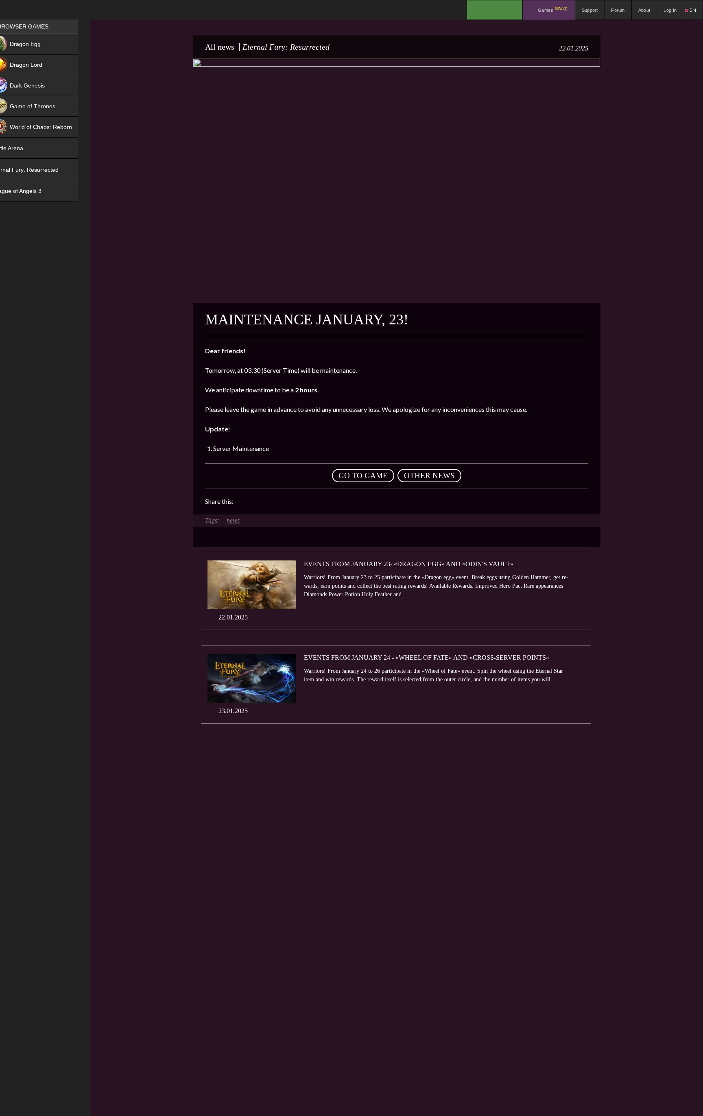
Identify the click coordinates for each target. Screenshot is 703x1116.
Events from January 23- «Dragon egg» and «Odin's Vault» (408, 563)
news (233, 520)
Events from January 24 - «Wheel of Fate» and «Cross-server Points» (426, 657)
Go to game (363, 475)
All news (219, 46)
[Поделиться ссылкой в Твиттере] (315, 501)
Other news (429, 475)
